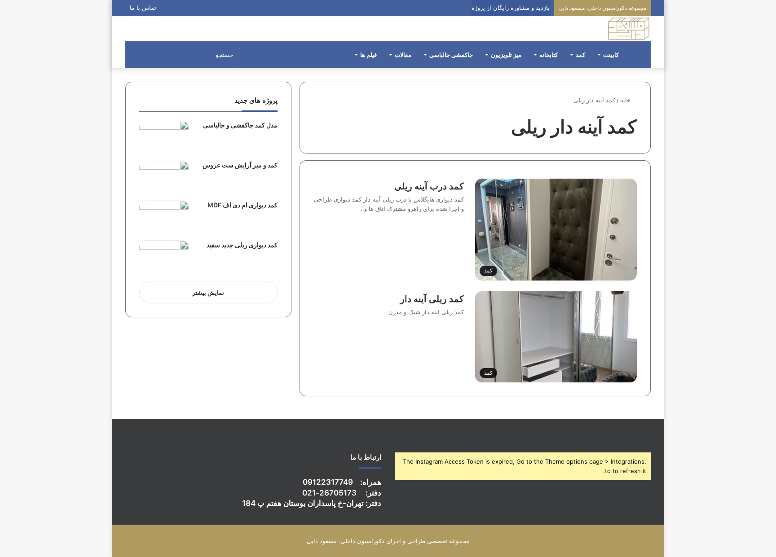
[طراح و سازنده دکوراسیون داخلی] (629, 29)
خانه (626, 100)
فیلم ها (368, 54)
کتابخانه (548, 54)
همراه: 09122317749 (342, 482)
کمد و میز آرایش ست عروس (240, 165)
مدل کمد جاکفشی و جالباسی (240, 125)
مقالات (403, 54)
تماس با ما (143, 7)
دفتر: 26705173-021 (341, 492)
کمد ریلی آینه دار (432, 299)
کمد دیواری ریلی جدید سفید (242, 245)
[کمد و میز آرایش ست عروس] (164, 177)
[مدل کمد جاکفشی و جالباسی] (164, 137)
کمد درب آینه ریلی (429, 186)
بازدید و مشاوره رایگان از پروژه (511, 7)
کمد (580, 54)
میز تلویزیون (506, 54)
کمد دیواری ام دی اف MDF (242, 205)
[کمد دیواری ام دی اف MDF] (164, 217)
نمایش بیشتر (208, 292)
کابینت (611, 54)
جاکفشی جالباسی (451, 54)
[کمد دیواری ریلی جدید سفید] (164, 257)
